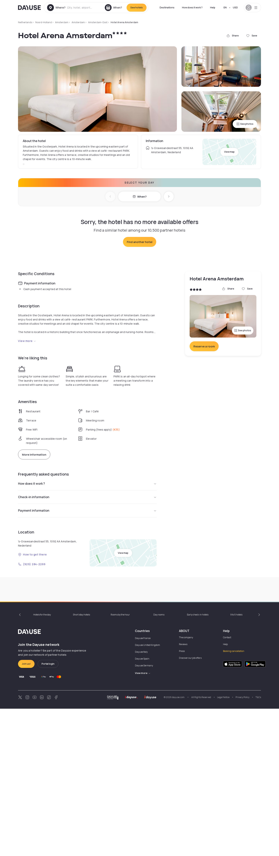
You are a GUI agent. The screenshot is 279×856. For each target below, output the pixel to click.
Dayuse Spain (142, 658)
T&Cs (258, 697)
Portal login (48, 663)
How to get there (35, 554)
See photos (246, 123)
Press (182, 651)
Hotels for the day (42, 614)
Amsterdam (61, 22)
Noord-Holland (43, 22)
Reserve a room (204, 346)
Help (212, 7)
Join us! (26, 663)
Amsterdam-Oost (97, 22)
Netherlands (25, 22)
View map (229, 151)
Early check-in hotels (197, 614)
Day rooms (158, 614)
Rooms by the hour (120, 614)
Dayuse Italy (141, 651)
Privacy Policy (242, 697)
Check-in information (33, 497)
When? (142, 197)
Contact (227, 637)
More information (34, 455)
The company (186, 637)
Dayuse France (143, 638)
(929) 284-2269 (34, 564)
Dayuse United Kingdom (147, 645)
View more (25, 341)
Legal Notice (223, 697)
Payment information (33, 510)
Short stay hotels (81, 614)
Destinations (167, 7)
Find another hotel (139, 242)
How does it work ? (192, 7)
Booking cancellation (233, 651)
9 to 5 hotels (236, 614)
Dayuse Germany (144, 665)
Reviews (183, 644)
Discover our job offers (190, 658)
